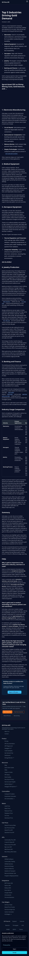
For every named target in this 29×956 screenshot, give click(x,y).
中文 (23, 925)
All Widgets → (8, 914)
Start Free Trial (7, 712)
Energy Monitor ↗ (9, 758)
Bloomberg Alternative (10, 851)
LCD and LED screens (11, 153)
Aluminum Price (9, 818)
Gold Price (7, 806)
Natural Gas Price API (10, 844)
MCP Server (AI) (9, 883)
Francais (22, 921)
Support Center (9, 772)
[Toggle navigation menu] (27, 2)
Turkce (21, 929)
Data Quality (8, 777)
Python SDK (8, 885)
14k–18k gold (6, 320)
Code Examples (8, 750)
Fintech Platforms (9, 868)
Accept (14, 952)
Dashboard (7, 755)
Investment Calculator (10, 796)
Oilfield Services (9, 864)
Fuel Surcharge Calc (10, 909)
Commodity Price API (10, 840)
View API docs (7, 715)
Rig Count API (8, 847)
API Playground (9, 746)
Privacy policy (6, 945)
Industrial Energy (9, 866)
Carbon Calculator (9, 912)
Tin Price (7, 815)
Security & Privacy (9, 779)
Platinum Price (8, 811)
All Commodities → (9, 798)
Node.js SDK (8, 888)
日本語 (8, 929)
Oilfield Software (9, 859)
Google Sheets (8, 892)
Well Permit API (9, 849)
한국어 (14, 929)
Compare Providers (10, 794)
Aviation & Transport (10, 871)
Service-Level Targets (10, 782)
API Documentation (10, 743)
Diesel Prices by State (10, 825)
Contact (7, 734)
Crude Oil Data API (9, 842)
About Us (7, 731)
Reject (14, 949)
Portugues (15, 925)
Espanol (14, 921)
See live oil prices (18, 712)
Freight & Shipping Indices (11, 875)
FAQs (6, 770)
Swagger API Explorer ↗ (11, 786)
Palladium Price (9, 813)
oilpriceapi (10, 394)
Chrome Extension (9, 897)
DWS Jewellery (6, 301)
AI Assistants (8, 895)
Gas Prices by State (10, 827)
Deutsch (7, 925)
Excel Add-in (8, 890)
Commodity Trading (10, 861)
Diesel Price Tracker (10, 907)
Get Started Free (9, 753)
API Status (7, 774)
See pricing (17, 715)
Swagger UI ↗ (8, 748)
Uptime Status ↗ (9, 784)
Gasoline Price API (9, 832)
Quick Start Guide (9, 767)
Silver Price (7, 808)
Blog (6, 765)
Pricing (6, 741)
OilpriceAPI (11, 392)
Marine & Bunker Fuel (10, 873)
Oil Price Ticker (8, 905)
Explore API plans (13, 692)
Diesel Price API (9, 830)
